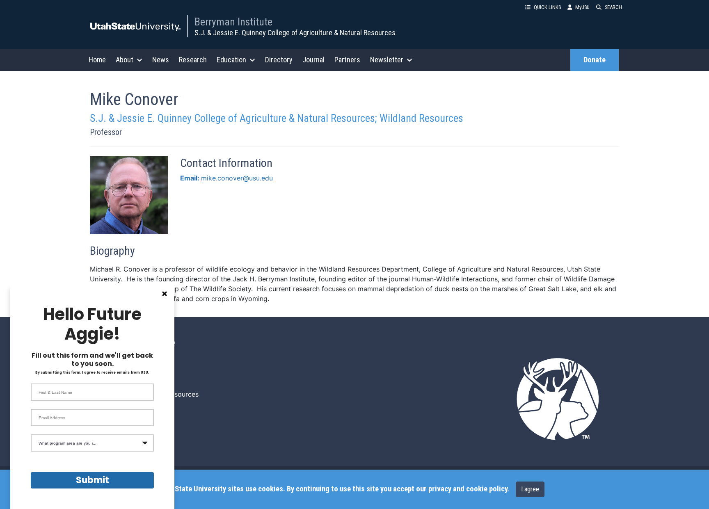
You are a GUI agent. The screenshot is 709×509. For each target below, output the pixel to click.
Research (193, 59)
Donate (594, 59)
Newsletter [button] (386, 59)
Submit (92, 480)
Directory (279, 59)
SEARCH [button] (613, 7)
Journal (313, 59)
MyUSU (582, 7)
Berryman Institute (233, 22)
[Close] (164, 294)
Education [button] (231, 59)
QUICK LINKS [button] (547, 7)
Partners (347, 59)
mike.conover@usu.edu (237, 178)
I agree (530, 489)
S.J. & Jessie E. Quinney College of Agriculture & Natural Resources (295, 32)
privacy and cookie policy (467, 488)
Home (97, 59)
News (160, 59)
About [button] (124, 59)
